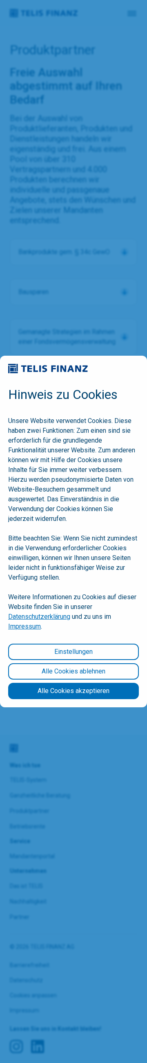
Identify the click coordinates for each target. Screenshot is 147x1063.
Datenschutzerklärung (39, 616)
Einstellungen (73, 652)
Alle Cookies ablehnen (73, 671)
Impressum (24, 626)
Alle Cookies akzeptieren (73, 691)
